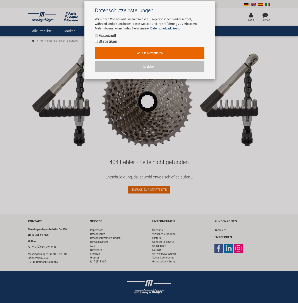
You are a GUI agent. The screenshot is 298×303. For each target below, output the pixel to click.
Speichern (149, 66)
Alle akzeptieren (152, 53)
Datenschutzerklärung (165, 28)
